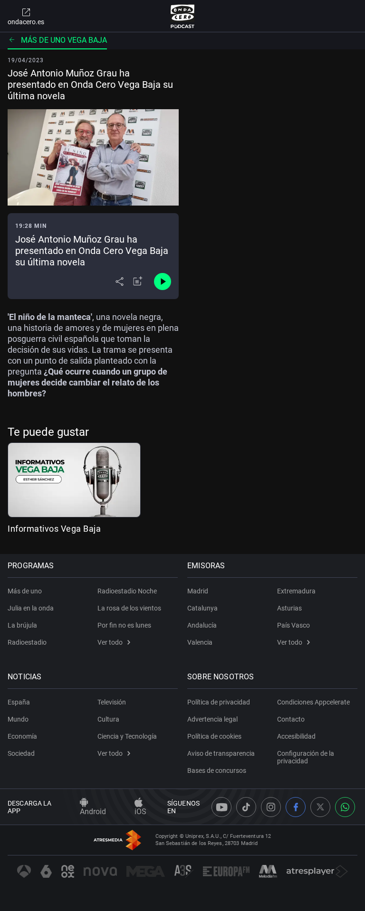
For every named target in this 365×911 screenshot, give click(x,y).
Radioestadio (27, 642)
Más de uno (25, 591)
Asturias (289, 608)
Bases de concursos (216, 770)
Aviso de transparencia (221, 753)
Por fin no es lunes (124, 625)
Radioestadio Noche (127, 591)
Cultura (108, 719)
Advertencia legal (212, 719)
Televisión (111, 702)
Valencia (199, 642)
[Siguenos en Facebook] (296, 807)
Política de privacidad (218, 702)
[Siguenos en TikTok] (246, 807)
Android (93, 811)
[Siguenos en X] (320, 807)
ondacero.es (26, 22)
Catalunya (202, 608)
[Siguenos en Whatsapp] (345, 807)
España (19, 702)
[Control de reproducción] (162, 281)
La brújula (22, 625)
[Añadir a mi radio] (137, 281)
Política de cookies (214, 736)
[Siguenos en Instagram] (271, 807)
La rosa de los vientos (129, 608)
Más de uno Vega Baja (64, 40)
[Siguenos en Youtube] (221, 807)
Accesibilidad (296, 736)
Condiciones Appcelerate (313, 702)
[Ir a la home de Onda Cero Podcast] (183, 16)
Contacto (291, 719)
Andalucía (202, 625)
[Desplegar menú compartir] (119, 281)
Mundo (18, 719)
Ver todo (110, 642)
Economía (22, 736)
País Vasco (293, 625)
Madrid (197, 591)
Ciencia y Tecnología (127, 736)
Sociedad (21, 753)
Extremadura (296, 591)
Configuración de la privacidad (305, 757)
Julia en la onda (31, 608)
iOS (140, 811)
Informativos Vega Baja (54, 529)
